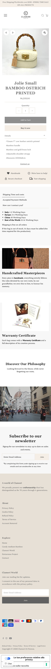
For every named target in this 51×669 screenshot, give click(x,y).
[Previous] (6, 33)
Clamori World (8, 550)
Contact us (25, 164)
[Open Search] (42, 15)
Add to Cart (26, 120)
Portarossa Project (10, 554)
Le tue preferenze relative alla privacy (29, 658)
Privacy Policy (8, 508)
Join (42, 457)
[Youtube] (10, 638)
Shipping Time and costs (13, 194)
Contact (5, 558)
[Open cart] (47, 15)
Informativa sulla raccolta (16, 665)
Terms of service (30, 646)
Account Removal (9, 523)
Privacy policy (17, 646)
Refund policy (7, 646)
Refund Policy (8, 515)
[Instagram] (6, 638)
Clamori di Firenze (26, 649)
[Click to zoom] (45, 33)
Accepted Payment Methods (15, 200)
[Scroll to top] (45, 661)
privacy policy (26, 584)
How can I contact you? (13, 205)
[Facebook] (3, 638)
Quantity (25, 105)
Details (8, 135)
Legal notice (41, 646)
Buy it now (25, 128)
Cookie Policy (7, 512)
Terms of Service (9, 519)
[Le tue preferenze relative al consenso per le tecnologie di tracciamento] (46, 664)
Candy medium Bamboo (12, 546)
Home (4, 543)
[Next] (13, 33)
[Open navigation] (7, 15)
